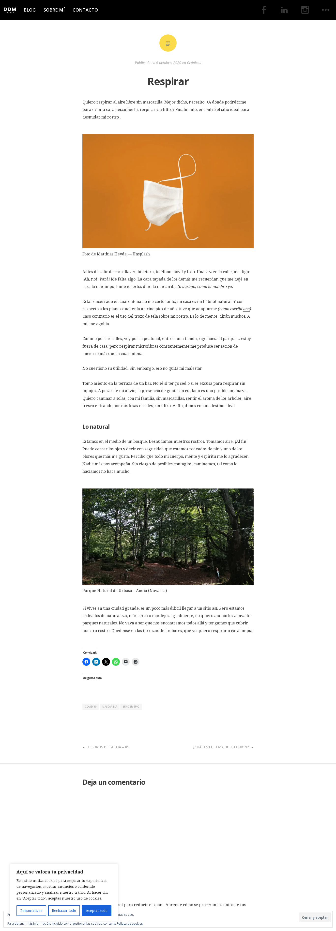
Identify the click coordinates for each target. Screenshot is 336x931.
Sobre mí (54, 10)
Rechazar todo (64, 910)
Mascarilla (109, 706)
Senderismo (131, 706)
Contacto (85, 10)
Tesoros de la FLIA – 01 (108, 747)
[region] (64, 892)
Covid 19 (91, 706)
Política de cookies (130, 923)
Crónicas (194, 62)
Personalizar (31, 910)
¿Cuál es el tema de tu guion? (221, 747)
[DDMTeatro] (10, 10)
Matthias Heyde (112, 254)
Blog (30, 10)
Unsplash (141, 254)
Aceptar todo (96, 910)
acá (246, 308)
